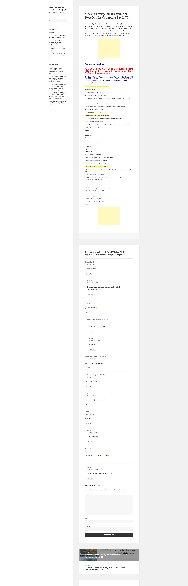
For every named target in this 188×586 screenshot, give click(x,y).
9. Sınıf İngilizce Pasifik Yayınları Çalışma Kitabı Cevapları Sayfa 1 (55, 42)
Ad (86, 518)
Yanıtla (88, 273)
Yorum (88, 494)
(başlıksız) (51, 32)
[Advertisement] (109, 48)
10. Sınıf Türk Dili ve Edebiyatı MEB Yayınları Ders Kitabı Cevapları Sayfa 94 (57, 78)
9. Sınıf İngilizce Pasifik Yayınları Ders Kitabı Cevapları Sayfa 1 (57, 48)
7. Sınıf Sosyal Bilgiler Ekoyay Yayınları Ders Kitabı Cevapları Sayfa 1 (57, 55)
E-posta (88, 526)
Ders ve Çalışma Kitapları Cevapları (58, 8)
